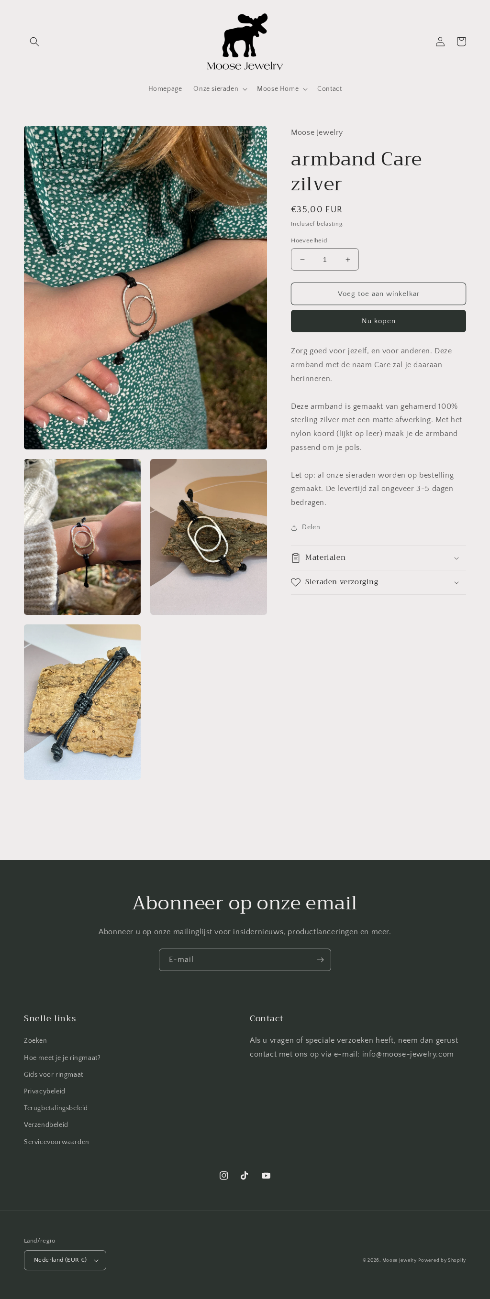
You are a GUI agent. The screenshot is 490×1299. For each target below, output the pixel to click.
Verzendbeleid (46, 1125)
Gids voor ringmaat (53, 1075)
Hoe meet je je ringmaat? (62, 1058)
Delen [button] (311, 527)
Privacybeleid (45, 1091)
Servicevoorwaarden (56, 1142)
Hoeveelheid (309, 240)
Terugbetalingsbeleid (56, 1108)
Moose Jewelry (399, 1260)
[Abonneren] (320, 960)
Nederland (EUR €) (60, 1259)
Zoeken (35, 1041)
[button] (34, 41)
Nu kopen (379, 321)
